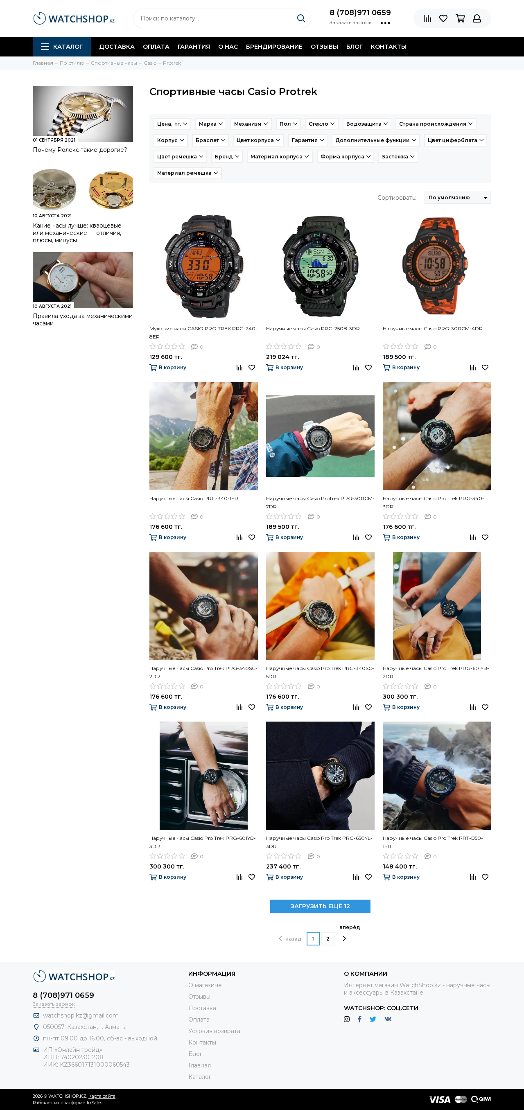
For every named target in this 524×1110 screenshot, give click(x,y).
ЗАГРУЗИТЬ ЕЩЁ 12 (320, 906)
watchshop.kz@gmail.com (81, 1015)
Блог (354, 46)
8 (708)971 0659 (360, 12)
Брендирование (274, 46)
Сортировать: (396, 197)
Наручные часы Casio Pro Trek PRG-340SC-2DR (203, 672)
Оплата (156, 46)
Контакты (389, 46)
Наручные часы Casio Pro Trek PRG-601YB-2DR (436, 672)
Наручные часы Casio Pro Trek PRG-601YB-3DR (202, 842)
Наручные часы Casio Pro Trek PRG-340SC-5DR (320, 672)
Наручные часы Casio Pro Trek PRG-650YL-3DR (319, 842)
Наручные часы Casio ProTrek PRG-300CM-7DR (320, 502)
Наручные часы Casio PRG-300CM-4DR (433, 328)
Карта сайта (101, 1096)
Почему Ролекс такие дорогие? (80, 149)
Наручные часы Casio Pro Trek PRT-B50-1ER (433, 842)
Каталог (68, 46)
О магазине (205, 985)
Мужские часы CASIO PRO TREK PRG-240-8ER (203, 332)
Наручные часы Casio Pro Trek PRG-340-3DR (433, 502)
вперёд (349, 927)
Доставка (117, 46)
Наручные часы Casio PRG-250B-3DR (313, 328)
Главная (199, 1065)
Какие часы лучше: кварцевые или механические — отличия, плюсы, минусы (77, 233)
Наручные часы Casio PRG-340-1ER (193, 498)
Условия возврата (214, 1031)
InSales (94, 1102)
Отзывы (324, 46)
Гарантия (194, 46)
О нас (228, 46)
